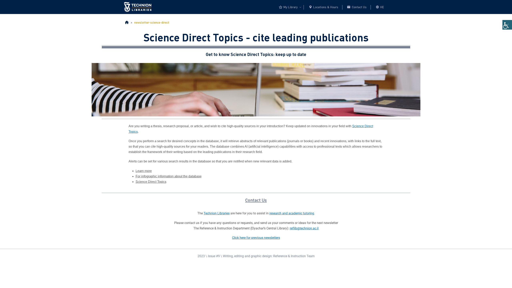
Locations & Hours (325, 7)
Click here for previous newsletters (256, 238)
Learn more (144, 171)
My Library (290, 7)
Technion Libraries (217, 213)
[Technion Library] (126, 23)
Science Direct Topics (151, 181)
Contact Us (359, 7)
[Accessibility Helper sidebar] (507, 25)
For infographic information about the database (169, 176)
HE (382, 7)
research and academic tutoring (291, 213)
